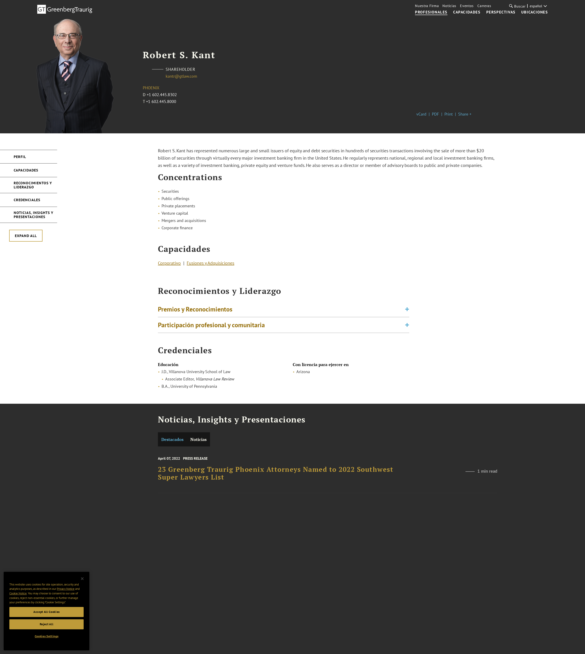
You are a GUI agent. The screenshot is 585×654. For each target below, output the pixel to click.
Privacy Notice (65, 589)
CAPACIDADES (467, 12)
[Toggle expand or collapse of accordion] (407, 309)
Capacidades (26, 170)
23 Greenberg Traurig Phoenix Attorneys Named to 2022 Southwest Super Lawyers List (275, 473)
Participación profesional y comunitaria (211, 325)
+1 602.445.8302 (162, 94)
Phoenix (151, 87)
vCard (421, 114)
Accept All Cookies (46, 612)
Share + (464, 114)
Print (448, 114)
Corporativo (169, 263)
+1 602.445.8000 (161, 101)
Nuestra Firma (427, 6)
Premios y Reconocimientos (195, 309)
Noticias (449, 6)
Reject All (46, 624)
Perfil (20, 156)
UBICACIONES (534, 12)
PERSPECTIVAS (501, 12)
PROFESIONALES (431, 12)
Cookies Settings (46, 636)
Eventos (467, 6)
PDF (435, 114)
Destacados (172, 439)
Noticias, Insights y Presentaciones (33, 214)
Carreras (484, 6)
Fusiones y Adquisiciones (210, 263)
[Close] (82, 578)
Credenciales (27, 200)
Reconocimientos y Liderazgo (33, 185)
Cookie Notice (18, 593)
